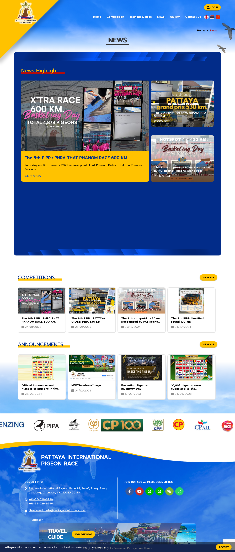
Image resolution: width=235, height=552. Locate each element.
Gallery (175, 17)
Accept (224, 547)
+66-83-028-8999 (41, 499)
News (160, 17)
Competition (115, 17)
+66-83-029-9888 (41, 504)
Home (97, 17)
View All (208, 277)
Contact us (193, 17)
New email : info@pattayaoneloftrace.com (57, 510)
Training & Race (141, 17)
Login (214, 7)
